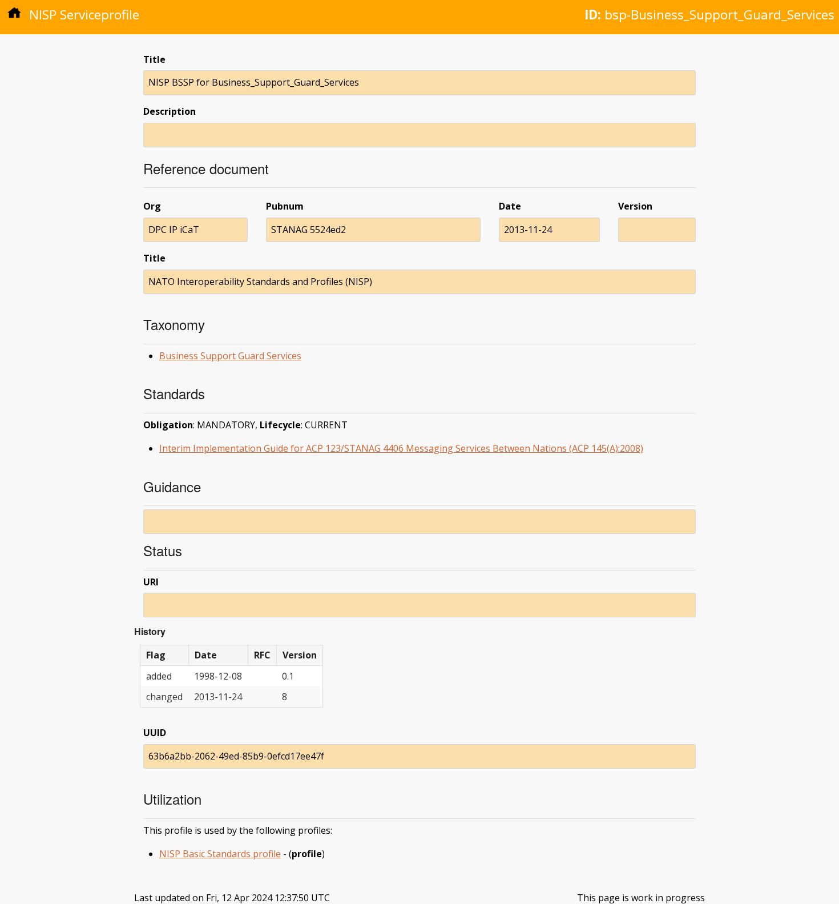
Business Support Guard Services (230, 355)
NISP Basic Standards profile (220, 853)
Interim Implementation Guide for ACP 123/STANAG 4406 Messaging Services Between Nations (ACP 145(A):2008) (401, 448)
